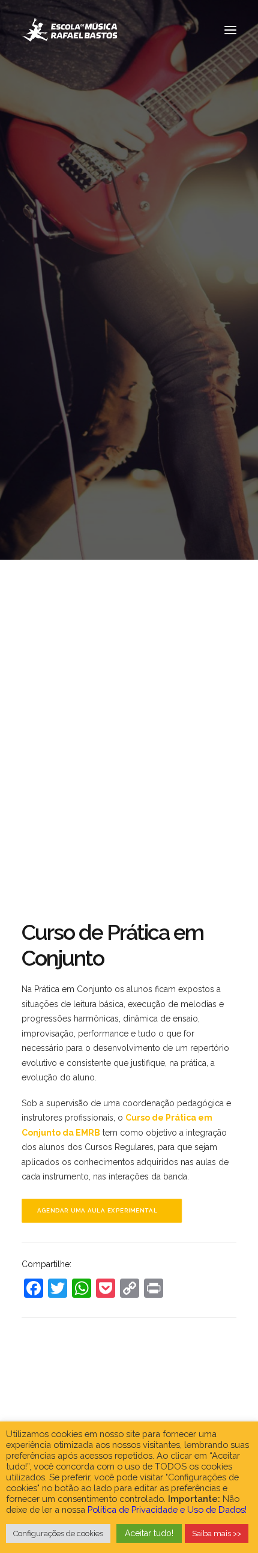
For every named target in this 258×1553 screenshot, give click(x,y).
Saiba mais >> (216, 1533)
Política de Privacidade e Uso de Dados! (167, 1509)
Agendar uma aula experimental (97, 1210)
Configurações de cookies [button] (58, 1533)
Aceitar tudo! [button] (149, 1533)
